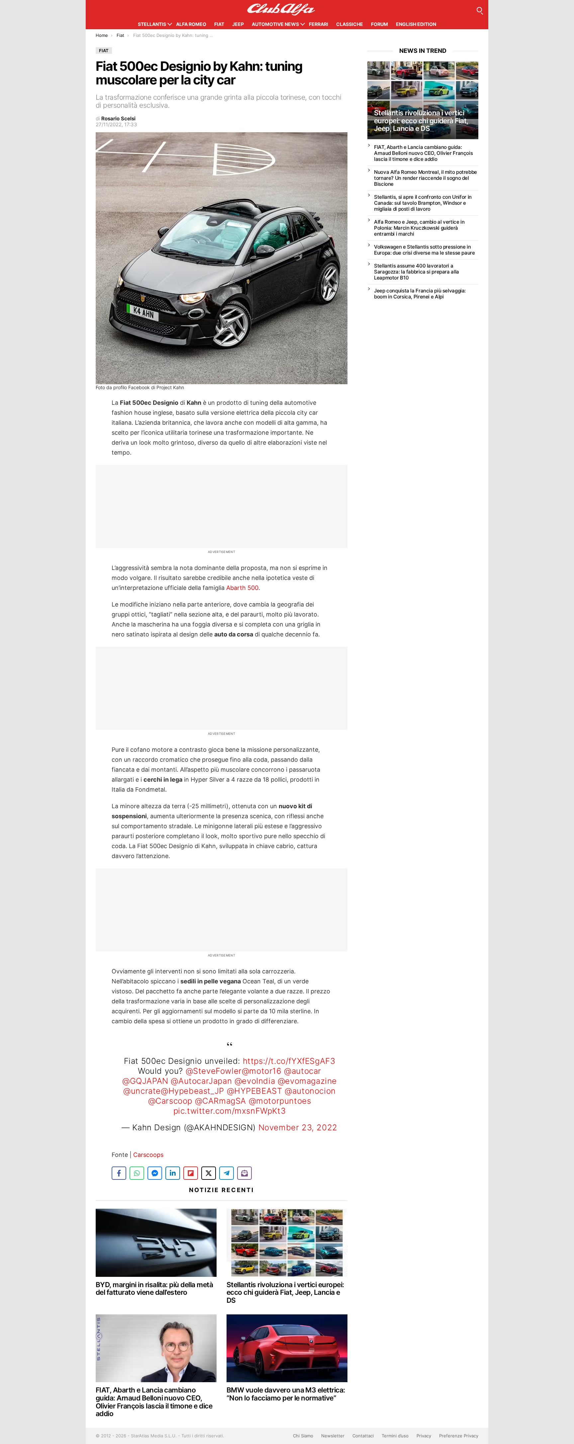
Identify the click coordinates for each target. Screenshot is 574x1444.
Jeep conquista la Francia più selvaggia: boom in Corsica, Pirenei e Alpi (420, 293)
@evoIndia (255, 1081)
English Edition (416, 24)
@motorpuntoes (280, 1101)
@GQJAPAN (145, 1081)
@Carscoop (170, 1101)
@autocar (302, 1071)
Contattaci (363, 1435)
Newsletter (332, 1435)
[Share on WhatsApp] (137, 1173)
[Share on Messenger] (154, 1173)
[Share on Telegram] (226, 1173)
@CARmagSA (220, 1101)
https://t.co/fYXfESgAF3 (289, 1061)
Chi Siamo (303, 1435)
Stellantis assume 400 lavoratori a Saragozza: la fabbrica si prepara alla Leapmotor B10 (416, 272)
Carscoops (148, 1154)
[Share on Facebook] (119, 1173)
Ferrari (318, 24)
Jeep (238, 24)
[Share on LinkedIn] (172, 1173)
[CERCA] (479, 9)
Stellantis (152, 24)
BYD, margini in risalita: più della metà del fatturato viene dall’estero (154, 1288)
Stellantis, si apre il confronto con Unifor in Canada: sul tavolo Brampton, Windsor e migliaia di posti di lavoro (423, 203)
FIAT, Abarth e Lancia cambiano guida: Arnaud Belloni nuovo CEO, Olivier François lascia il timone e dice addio (154, 1402)
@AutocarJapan (201, 1081)
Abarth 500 (242, 587)
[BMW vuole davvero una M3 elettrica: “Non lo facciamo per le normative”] (287, 1348)
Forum (379, 24)
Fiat (219, 24)
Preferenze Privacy (458, 1435)
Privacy (424, 1435)
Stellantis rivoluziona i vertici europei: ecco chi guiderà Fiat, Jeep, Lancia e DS (285, 1292)
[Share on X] (208, 1173)
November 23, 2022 (297, 1127)
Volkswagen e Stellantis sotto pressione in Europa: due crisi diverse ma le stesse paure (424, 250)
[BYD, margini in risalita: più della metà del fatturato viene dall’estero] (156, 1243)
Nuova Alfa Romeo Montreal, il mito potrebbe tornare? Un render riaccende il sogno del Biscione (425, 178)
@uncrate (142, 1091)
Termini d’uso (395, 1435)
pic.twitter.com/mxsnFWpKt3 (229, 1111)
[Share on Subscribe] (244, 1173)
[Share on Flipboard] (190, 1173)
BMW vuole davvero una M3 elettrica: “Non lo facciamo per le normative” (286, 1394)
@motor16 (262, 1071)
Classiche (349, 24)
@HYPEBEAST (254, 1091)
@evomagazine (307, 1081)
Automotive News (275, 24)
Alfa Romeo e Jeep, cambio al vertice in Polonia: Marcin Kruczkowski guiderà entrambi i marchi (419, 228)
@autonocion (310, 1091)
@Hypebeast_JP (192, 1091)
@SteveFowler (214, 1071)
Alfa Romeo (191, 24)
